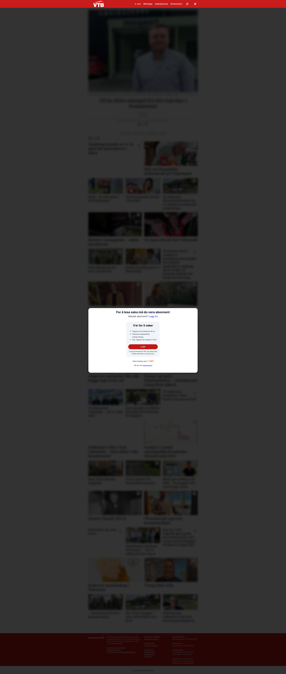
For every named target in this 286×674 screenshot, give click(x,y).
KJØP (143, 347)
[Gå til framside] (98, 4)
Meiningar (148, 4)
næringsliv (138, 133)
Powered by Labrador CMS (143, 671)
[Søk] (187, 4)
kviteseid (125, 133)
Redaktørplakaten (114, 650)
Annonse (147, 657)
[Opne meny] (195, 4)
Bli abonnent (176, 4)
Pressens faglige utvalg (116, 648)
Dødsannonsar (161, 4)
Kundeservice (149, 654)
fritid (162, 133)
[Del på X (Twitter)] (143, 124)
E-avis (138, 4)
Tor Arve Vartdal (150, 646)
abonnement (147, 365)
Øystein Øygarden (151, 639)
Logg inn (143, 316)
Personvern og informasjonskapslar (121, 652)
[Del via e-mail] (146, 124)
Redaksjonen (149, 652)
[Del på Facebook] (139, 124)
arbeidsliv (151, 133)
